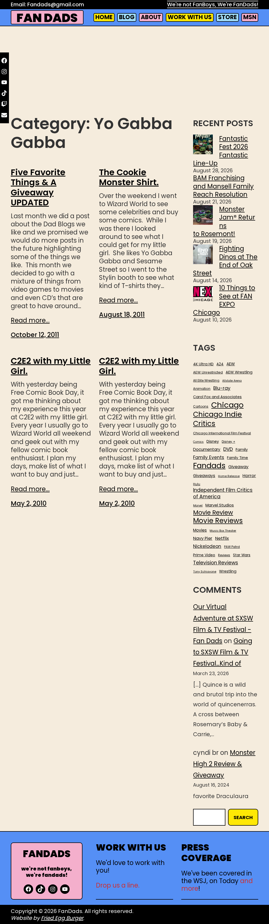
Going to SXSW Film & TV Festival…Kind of (222, 652)
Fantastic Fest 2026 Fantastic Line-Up (220, 151)
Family (242, 449)
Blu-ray (221, 388)
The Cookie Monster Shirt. (129, 177)
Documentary (206, 449)
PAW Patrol (232, 547)
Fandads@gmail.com (55, 4)
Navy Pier (202, 538)
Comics (198, 442)
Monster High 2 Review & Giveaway (224, 763)
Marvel (198, 506)
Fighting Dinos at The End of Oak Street (225, 260)
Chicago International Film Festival (222, 433)
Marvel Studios (219, 505)
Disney (212, 441)
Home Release (229, 476)
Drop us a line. (117, 885)
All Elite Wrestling (206, 380)
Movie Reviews (218, 520)
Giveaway (238, 466)
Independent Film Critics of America (222, 493)
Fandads (209, 466)
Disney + (228, 442)
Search (243, 817)
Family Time (237, 458)
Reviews (224, 555)
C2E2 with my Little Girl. (51, 366)
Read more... (30, 320)
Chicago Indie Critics (217, 419)
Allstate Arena (232, 381)
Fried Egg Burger (62, 918)
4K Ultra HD (203, 364)
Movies (200, 530)
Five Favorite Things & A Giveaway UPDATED (38, 187)
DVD (228, 449)
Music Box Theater (223, 531)
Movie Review (213, 512)
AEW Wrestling (239, 372)
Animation (201, 389)
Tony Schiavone (204, 572)
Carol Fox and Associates (217, 396)
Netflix (222, 538)
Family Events (208, 457)
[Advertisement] (134, 71)
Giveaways (204, 475)
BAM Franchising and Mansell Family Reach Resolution (223, 186)
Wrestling (227, 571)
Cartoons (200, 406)
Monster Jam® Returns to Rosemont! (224, 221)
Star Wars (241, 555)
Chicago (227, 405)
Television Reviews (215, 563)
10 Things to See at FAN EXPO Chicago (224, 300)
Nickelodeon (207, 546)
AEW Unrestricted (208, 372)
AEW (230, 364)
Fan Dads (47, 18)
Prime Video (204, 555)
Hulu (196, 484)
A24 (220, 364)
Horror (249, 475)
